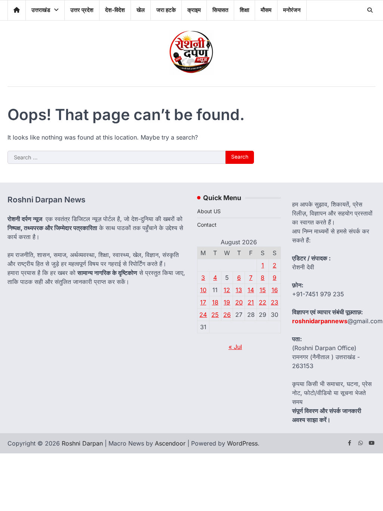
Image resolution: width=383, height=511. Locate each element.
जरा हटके (166, 9)
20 (239, 302)
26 (227, 314)
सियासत (220, 9)
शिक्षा (244, 9)
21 (251, 302)
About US (209, 211)
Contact (207, 224)
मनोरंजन (292, 9)
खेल (141, 9)
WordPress (242, 443)
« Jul (235, 347)
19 (227, 302)
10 (203, 290)
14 (251, 290)
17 (203, 302)
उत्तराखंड (40, 9)
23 (274, 302)
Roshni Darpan (82, 443)
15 (263, 290)
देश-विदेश (115, 9)
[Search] (370, 10)
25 (215, 314)
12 (227, 290)
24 (203, 314)
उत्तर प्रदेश (82, 9)
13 (239, 290)
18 (215, 302)
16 (275, 290)
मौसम (266, 9)
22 (262, 302)
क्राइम (194, 9)
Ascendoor (170, 443)
